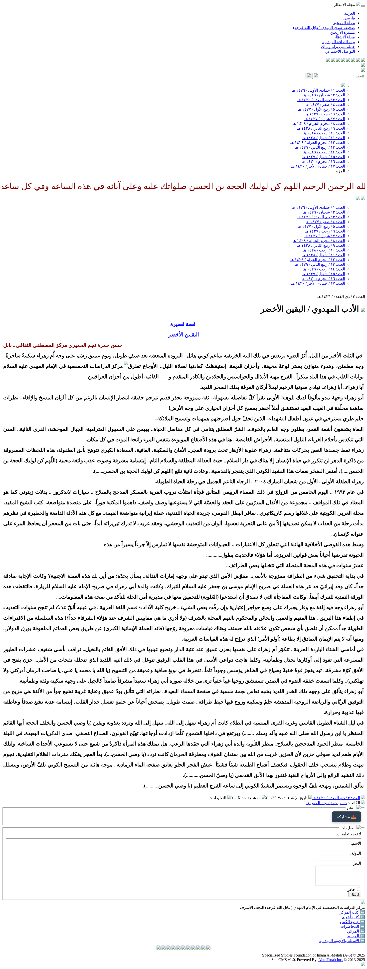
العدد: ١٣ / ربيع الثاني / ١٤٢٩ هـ (320, 147)
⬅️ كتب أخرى (353, 917)
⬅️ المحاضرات (352, 926)
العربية (349, 13)
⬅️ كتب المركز (352, 912)
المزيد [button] (340, 171)
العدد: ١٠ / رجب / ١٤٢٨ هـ (324, 133)
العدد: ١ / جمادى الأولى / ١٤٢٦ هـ (318, 90)
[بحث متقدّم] (316, 76)
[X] (353, 60)
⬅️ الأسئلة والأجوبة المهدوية (342, 941)
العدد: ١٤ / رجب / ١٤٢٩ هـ (324, 152)
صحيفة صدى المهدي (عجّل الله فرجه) (324, 27)
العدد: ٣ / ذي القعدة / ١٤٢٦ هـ (321, 100)
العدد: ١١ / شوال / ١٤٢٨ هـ (323, 138)
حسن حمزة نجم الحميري (326, 803)
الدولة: (355, 853)
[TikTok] (333, 60)
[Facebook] (363, 60)
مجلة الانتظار (344, 37)
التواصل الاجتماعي (340, 51)
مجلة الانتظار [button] (345, 4)
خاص (351, 889)
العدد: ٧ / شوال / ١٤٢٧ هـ (324, 119)
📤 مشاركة (346, 817)
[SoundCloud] (338, 60)
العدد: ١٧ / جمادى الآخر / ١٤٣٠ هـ (318, 166)
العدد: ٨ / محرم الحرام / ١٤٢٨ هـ (319, 123)
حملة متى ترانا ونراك (338, 46)
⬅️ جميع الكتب (352, 922)
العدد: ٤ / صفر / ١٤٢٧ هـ (325, 104)
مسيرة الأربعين (342, 32)
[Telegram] (358, 60)
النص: (356, 863)
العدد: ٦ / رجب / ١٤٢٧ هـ (325, 114)
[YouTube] (343, 60)
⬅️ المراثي (356, 931)
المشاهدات (252, 798)
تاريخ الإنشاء (297, 798)
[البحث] (309, 76)
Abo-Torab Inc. (330, 960)
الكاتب (354, 803)
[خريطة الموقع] (328, 60)
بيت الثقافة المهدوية (338, 42)
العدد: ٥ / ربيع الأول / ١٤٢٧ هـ (321, 109)
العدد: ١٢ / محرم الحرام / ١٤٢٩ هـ (317, 142)
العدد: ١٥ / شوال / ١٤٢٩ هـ (323, 157)
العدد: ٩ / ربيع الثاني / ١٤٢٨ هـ (321, 128)
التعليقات (218, 798)
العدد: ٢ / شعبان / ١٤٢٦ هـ (324, 95)
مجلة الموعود (344, 23)
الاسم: (356, 843)
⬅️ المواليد (356, 936)
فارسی (349, 18)
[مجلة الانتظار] (358, 199)
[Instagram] (348, 60)
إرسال (355, 894)
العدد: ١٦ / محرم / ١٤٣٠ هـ (323, 161)
